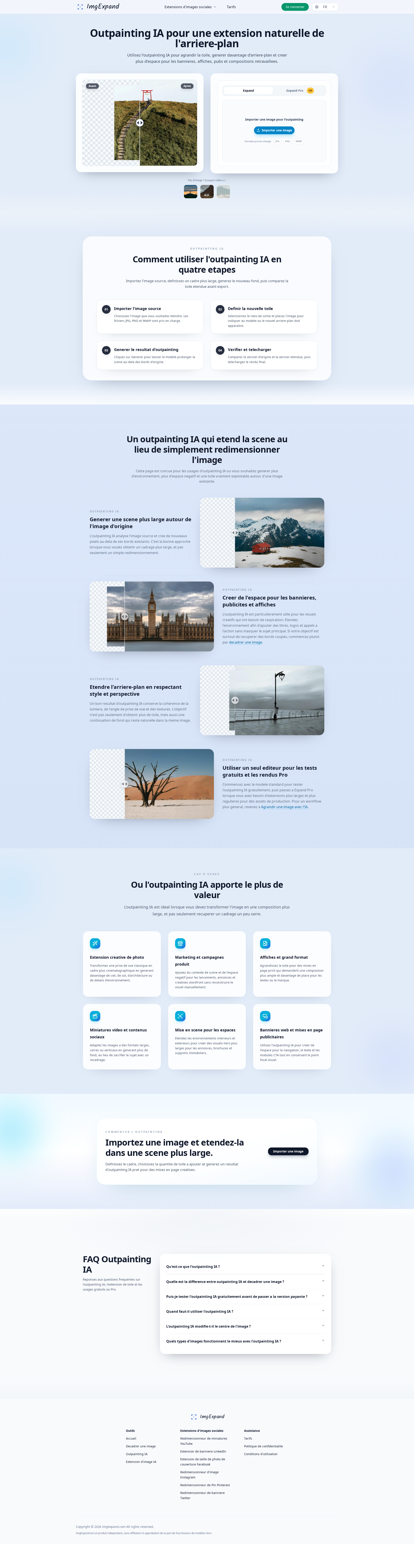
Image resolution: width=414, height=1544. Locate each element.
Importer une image (277, 130)
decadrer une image (245, 642)
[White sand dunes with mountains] (223, 191)
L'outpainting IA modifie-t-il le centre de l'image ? (208, 1326)
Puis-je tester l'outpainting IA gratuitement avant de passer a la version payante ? (236, 1296)
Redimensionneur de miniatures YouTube (203, 1441)
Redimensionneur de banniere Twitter (202, 1495)
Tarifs (231, 7)
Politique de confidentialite (263, 1446)
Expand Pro (299, 90)
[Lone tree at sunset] (191, 191)
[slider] (140, 123)
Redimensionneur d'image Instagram (199, 1474)
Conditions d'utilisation (261, 1454)
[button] (274, 131)
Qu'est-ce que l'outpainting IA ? (193, 1266)
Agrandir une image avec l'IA (284, 806)
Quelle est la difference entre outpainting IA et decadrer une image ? (225, 1281)
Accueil (131, 1438)
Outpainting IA (136, 1454)
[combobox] (325, 7)
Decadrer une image (141, 1446)
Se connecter (295, 7)
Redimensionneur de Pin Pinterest (205, 1485)
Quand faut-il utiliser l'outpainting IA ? (199, 1311)
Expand (248, 90)
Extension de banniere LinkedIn (203, 1451)
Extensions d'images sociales (188, 7)
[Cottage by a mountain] (207, 191)
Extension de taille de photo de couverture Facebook (202, 1461)
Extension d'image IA (141, 1462)
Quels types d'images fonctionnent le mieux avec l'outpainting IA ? (223, 1341)
